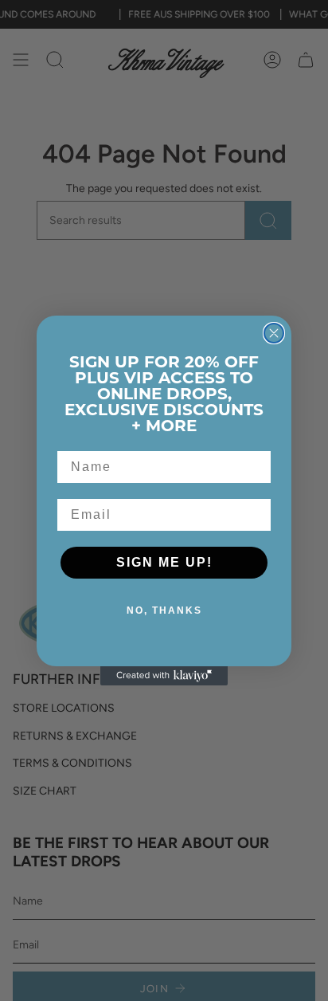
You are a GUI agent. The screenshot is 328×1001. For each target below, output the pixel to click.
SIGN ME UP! (164, 562)
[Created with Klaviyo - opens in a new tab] (164, 675)
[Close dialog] (273, 333)
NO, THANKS (164, 610)
